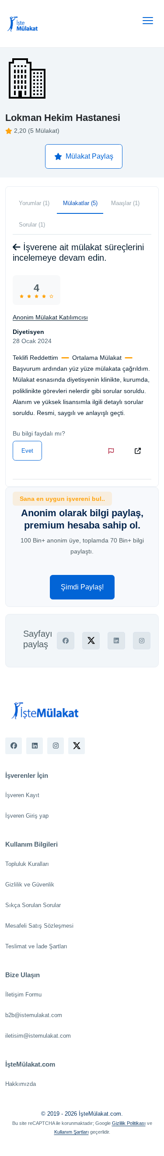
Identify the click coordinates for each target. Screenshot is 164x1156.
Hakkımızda (20, 1084)
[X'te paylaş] (91, 640)
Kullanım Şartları (71, 1132)
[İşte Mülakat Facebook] (13, 746)
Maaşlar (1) (125, 203)
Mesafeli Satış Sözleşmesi (39, 925)
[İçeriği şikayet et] (113, 451)
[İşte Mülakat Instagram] (55, 746)
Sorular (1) (32, 224)
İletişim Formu (23, 994)
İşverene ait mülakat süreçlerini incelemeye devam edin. (78, 252)
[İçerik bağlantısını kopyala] (139, 451)
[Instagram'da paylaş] (141, 640)
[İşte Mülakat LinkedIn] (34, 746)
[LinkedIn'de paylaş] (116, 640)
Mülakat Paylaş (89, 156)
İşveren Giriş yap (27, 815)
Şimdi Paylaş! (82, 587)
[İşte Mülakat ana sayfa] (22, 23)
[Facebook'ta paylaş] (65, 640)
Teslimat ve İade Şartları (36, 946)
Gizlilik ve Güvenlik (29, 884)
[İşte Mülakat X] (76, 746)
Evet (27, 450)
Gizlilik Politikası (129, 1123)
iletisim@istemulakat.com (38, 1035)
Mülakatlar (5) (80, 203)
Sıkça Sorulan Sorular (33, 905)
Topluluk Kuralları (27, 864)
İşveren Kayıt (22, 795)
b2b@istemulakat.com (33, 1015)
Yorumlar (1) (34, 203)
